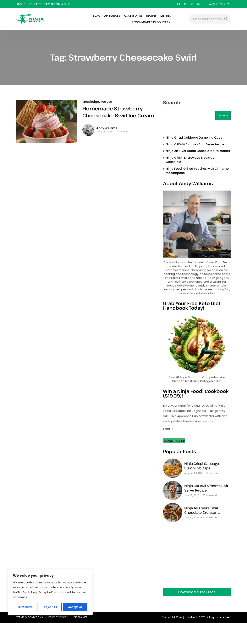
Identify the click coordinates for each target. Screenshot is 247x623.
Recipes (151, 16)
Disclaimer (81, 617)
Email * (168, 429)
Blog (96, 16)
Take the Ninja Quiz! (57, 4)
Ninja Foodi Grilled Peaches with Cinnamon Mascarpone (198, 171)
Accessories (133, 16)
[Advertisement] (197, 555)
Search (171, 103)
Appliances (112, 16)
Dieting (165, 16)
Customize (25, 607)
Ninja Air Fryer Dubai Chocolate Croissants (198, 151)
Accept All (75, 607)
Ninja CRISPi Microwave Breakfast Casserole (191, 160)
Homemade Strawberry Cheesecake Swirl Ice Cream (118, 112)
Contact (35, 4)
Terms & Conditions (29, 617)
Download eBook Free (197, 592)
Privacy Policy (58, 617)
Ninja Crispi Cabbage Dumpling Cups (194, 138)
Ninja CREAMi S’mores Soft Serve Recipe (195, 144)
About (20, 4)
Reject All (50, 607)
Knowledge (90, 101)
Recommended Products (150, 22)
